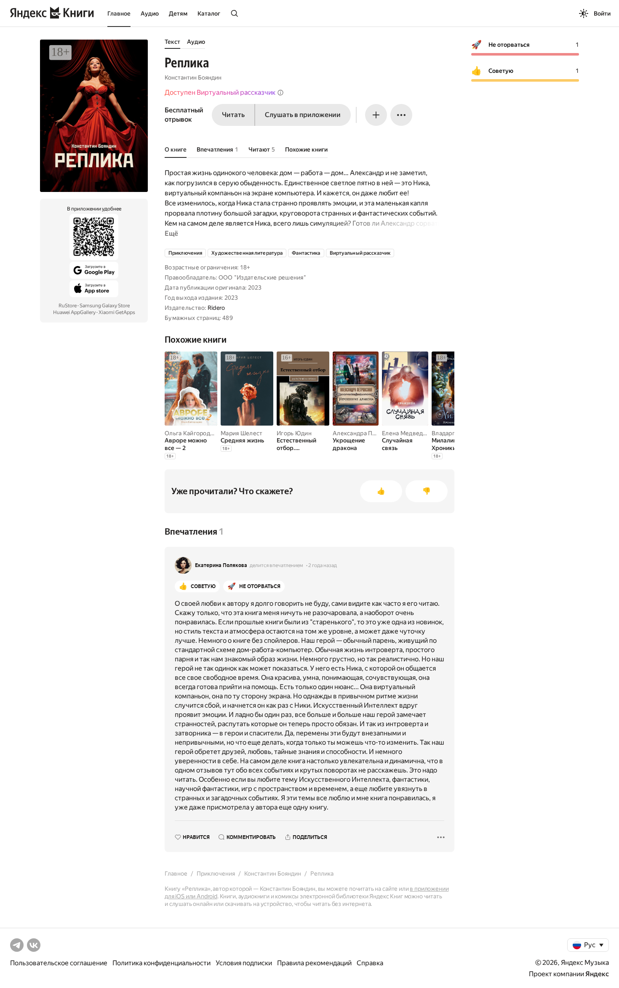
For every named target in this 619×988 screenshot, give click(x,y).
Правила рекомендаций (314, 963)
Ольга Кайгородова (192, 433)
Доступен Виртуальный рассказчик (220, 92)
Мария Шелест (241, 433)
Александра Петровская (367, 433)
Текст (172, 41)
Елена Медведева (407, 433)
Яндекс (597, 974)
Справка (370, 963)
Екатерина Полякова (221, 565)
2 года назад (322, 565)
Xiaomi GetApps (117, 312)
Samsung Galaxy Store (105, 306)
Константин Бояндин (193, 77)
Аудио (150, 13)
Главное (119, 13)
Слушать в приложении (303, 115)
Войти (602, 13)
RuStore (68, 306)
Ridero (216, 307)
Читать (233, 115)
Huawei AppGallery (74, 312)
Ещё (171, 233)
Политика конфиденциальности (161, 963)
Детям (178, 13)
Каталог (208, 13)
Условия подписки (244, 963)
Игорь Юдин (294, 433)
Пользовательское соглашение (58, 963)
